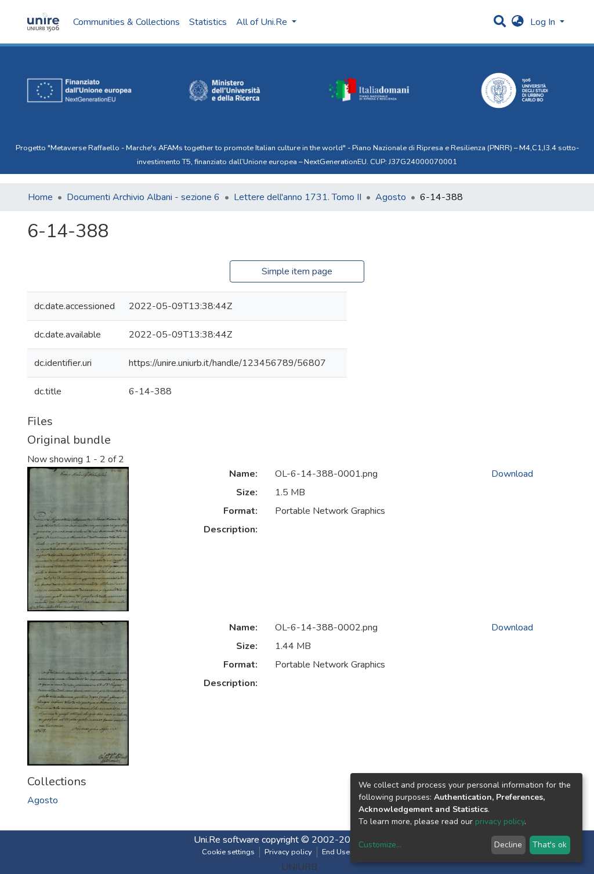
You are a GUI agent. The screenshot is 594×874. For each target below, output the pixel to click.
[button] (518, 22)
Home (40, 197)
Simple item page (297, 271)
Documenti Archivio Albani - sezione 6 (143, 197)
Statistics (208, 22)
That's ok (550, 844)
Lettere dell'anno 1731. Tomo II (297, 197)
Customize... (379, 844)
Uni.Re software (226, 839)
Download (512, 473)
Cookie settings (228, 852)
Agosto (390, 197)
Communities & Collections (126, 22)
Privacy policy (288, 852)
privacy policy (499, 821)
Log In (543, 22)
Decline (508, 844)
